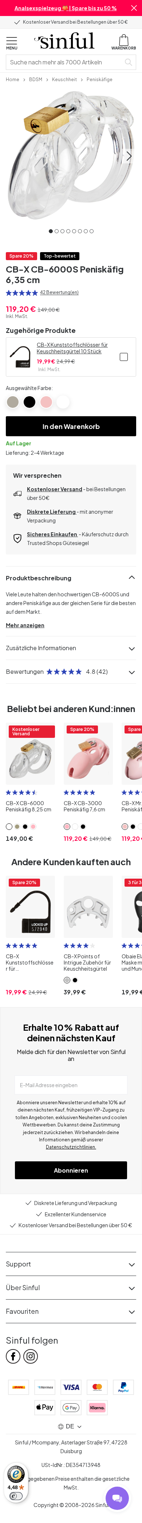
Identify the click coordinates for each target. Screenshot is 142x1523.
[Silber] (13, 402)
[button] (134, 8)
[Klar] (63, 402)
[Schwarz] (29, 402)
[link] (12, 79)
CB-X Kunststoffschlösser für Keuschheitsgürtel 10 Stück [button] (72, 347)
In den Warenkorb (71, 426)
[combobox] (65, 62)
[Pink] (46, 402)
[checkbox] (124, 357)
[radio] (9, 293)
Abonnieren (71, 1170)
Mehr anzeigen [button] (25, 625)
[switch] (16, 1496)
